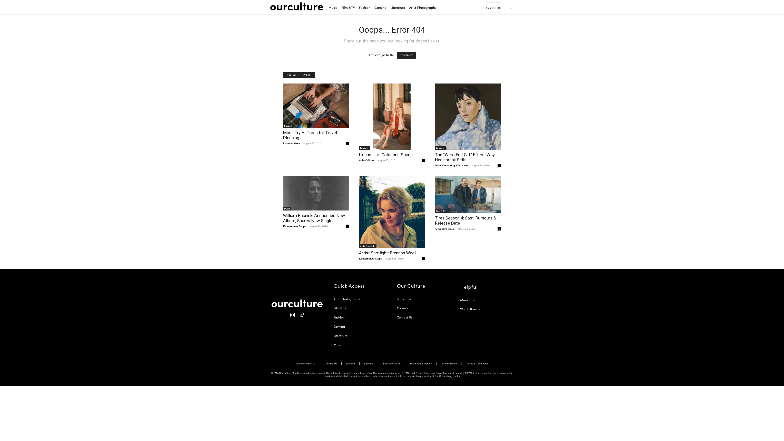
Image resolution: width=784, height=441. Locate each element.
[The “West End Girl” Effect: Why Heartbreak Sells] (468, 117)
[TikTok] (302, 315)
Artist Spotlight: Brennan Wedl (387, 253)
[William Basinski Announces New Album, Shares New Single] (316, 193)
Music (287, 208)
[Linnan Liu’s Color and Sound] (392, 117)
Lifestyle (364, 147)
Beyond (288, 125)
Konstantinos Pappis (294, 226)
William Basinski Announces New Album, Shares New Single (314, 218)
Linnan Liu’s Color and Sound (386, 154)
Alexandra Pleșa (444, 228)
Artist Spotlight (367, 246)
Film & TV (440, 211)
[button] (510, 7)
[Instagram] (292, 315)
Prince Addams (291, 143)
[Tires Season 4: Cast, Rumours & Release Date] (468, 194)
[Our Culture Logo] (296, 6)
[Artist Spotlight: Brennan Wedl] (392, 212)
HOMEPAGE (406, 55)
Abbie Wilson (366, 160)
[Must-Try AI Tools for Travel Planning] (316, 106)
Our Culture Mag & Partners (451, 165)
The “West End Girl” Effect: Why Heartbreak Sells (465, 157)
